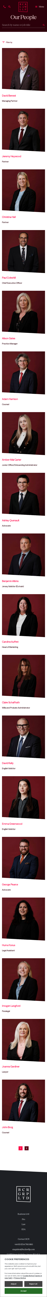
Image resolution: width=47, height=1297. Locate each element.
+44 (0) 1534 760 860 (23, 1244)
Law (23, 1224)
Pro (23, 1219)
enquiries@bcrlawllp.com (23, 1249)
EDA (24, 1229)
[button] (38, 7)
